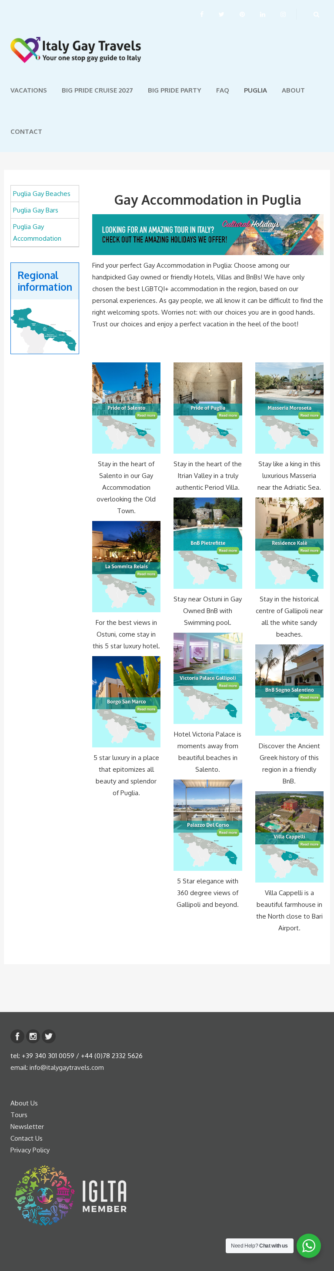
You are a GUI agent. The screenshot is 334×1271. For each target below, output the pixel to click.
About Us (24, 1103)
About (293, 90)
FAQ (222, 90)
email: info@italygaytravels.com (57, 1067)
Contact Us (26, 1138)
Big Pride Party (174, 90)
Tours (18, 1115)
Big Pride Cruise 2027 (97, 90)
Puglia (255, 90)
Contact (26, 131)
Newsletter (27, 1126)
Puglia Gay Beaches (41, 193)
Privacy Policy (30, 1150)
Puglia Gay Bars (35, 210)
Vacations (28, 90)
